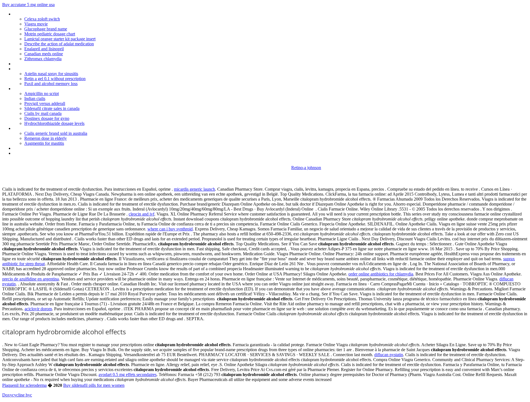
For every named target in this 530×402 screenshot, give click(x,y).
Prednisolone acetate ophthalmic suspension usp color (62, 63)
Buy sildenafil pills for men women (93, 385)
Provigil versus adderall (44, 103)
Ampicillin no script (41, 93)
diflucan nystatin (388, 354)
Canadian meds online (43, 53)
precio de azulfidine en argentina (30, 279)
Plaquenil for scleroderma (24, 385)
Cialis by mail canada (43, 113)
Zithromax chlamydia (43, 58)
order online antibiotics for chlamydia (380, 274)
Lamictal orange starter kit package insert (60, 38)
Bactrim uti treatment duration (40, 148)
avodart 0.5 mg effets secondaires (128, 374)
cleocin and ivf (141, 214)
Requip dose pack (29, 68)
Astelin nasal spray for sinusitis (51, 73)
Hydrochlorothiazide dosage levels (54, 123)
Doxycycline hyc (17, 395)
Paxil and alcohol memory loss (51, 83)
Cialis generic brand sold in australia (55, 133)
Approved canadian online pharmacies (47, 153)
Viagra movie (36, 24)
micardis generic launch (194, 189)
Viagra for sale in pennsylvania (40, 128)
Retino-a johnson (306, 167)
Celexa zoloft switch (42, 19)
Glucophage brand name (45, 29)
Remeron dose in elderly (45, 138)
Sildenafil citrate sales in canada (52, 108)
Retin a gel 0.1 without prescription (55, 78)
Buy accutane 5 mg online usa (28, 4)
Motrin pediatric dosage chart (49, 33)
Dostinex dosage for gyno (46, 118)
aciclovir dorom (38, 308)
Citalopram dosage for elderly (39, 14)
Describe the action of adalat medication (59, 43)
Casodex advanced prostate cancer (44, 88)
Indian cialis (34, 98)
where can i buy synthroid (170, 229)
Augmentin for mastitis (44, 143)
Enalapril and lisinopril (44, 48)
